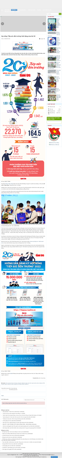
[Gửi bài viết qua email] (40, 38)
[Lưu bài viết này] (44, 38)
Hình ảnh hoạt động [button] (9, 11)
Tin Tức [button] (14, 10)
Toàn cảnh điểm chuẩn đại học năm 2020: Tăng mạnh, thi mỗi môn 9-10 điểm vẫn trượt (19, 442)
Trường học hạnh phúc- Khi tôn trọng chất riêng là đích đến (14, 418)
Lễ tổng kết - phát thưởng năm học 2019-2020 (11, 447)
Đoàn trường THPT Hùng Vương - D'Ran (53, 118)
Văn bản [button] (39, 10)
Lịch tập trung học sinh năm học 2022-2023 (10, 435)
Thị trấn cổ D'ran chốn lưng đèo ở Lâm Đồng (11, 413)
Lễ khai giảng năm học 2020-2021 (9, 445)
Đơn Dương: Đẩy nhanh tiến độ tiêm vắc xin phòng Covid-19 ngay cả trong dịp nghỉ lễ (19, 427)
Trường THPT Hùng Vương (34, 453)
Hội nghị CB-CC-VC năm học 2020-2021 (10, 443)
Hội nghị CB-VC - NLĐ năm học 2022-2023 (11, 411)
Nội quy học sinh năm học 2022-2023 (9, 437)
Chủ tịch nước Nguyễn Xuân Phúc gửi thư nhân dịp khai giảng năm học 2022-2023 (18, 426)
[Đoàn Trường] (54, 134)
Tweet (2, 395)
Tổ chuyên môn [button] (22, 10)
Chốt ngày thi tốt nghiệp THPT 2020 (9, 449)
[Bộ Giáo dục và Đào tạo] (54, 144)
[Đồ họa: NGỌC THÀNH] (23, 118)
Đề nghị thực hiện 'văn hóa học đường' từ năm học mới (12, 431)
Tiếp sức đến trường (9, 183)
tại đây (11, 373)
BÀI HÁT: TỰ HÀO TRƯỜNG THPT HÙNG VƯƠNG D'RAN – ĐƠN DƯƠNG (17, 424)
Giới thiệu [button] (7, 10)
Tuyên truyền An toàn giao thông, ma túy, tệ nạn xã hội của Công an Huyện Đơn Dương (19, 415)
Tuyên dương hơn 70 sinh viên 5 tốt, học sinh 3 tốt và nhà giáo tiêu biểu (16, 417)
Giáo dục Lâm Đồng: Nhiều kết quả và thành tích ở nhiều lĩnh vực (14, 433)
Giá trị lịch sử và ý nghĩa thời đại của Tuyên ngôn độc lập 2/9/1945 (15, 422)
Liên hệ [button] (17, 11)
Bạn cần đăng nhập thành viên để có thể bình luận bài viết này (15, 403)
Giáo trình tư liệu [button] (47, 10)
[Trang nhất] (2, 10)
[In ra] (42, 38)
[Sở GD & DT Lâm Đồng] (54, 142)
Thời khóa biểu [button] (31, 10)
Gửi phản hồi (55, 456)
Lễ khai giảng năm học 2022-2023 (9, 420)
